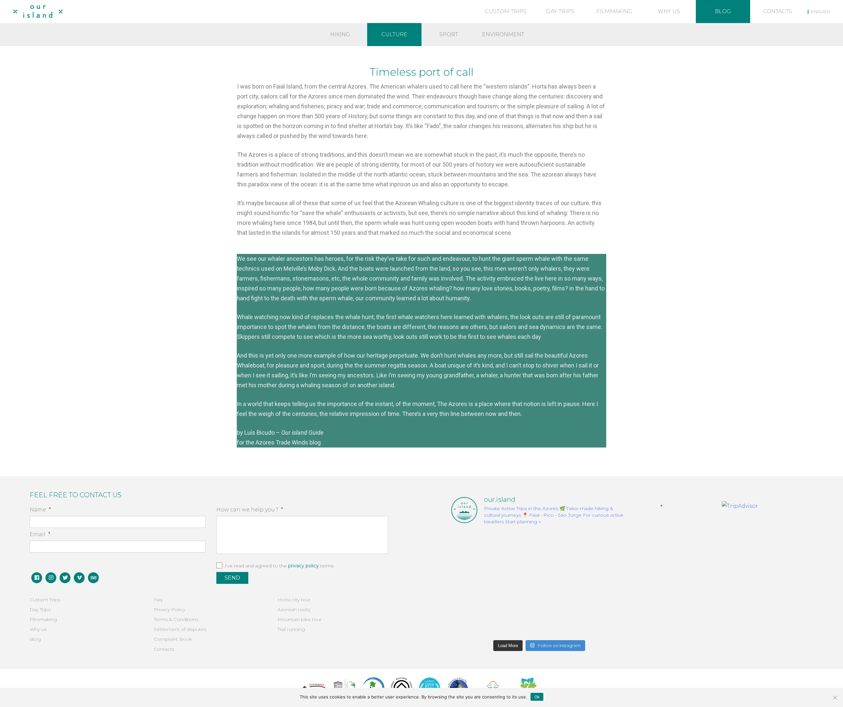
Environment (503, 34)
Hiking (340, 34)
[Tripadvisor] (93, 577)
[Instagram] (50, 577)
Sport (448, 34)
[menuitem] (819, 11)
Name (40, 509)
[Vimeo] (79, 577)
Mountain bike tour (300, 619)
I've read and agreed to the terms (279, 566)
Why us (669, 11)
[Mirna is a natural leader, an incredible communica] (479, 548)
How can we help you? (249, 509)
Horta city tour (294, 600)
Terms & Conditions (176, 619)
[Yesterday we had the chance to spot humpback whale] (539, 548)
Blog (723, 11)
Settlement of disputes (180, 629)
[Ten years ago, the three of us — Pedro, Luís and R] (599, 618)
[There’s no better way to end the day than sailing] (599, 548)
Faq (158, 600)
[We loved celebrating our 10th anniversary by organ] (599, 583)
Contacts (777, 11)
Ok (536, 697)
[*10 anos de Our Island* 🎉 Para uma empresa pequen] (479, 618)
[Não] (834, 697)
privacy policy (303, 566)
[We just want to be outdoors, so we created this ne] (479, 583)
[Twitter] (65, 577)
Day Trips (560, 11)
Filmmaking (614, 11)
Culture (394, 34)
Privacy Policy (169, 609)
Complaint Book (173, 639)
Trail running (291, 629)
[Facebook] (36, 577)
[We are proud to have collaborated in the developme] (539, 618)
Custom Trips (506, 11)
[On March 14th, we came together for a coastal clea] (539, 583)
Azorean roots (294, 609)
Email (40, 534)
